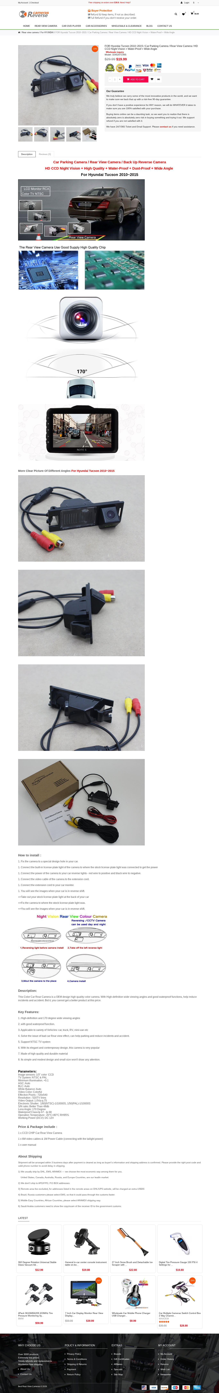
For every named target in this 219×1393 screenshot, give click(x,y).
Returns (164, 1364)
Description (27, 154)
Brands (117, 1354)
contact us (165, 126)
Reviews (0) (45, 154)
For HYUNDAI (47, 32)
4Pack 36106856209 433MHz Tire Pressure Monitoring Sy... (35, 1314)
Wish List (165, 1369)
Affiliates (118, 1364)
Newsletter (165, 1374)
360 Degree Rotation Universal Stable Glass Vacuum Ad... (37, 1263)
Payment (71, 1369)
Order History (167, 1359)
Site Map (118, 1374)
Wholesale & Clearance (127, 26)
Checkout (34, 3)
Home (26, 26)
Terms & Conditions (77, 1359)
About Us (25, 1369)
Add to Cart (137, 79)
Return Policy (73, 1374)
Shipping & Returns (77, 1364)
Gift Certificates (121, 1359)
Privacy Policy (74, 1354)
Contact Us (164, 26)
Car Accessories (96, 26)
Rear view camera (46, 26)
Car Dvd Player (71, 26)
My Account (23, 3)
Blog (149, 26)
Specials (118, 1369)
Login (186, 2)
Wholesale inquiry (115, 52)
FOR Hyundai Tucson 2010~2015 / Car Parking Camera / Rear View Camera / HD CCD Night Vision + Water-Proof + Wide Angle (115, 32)
